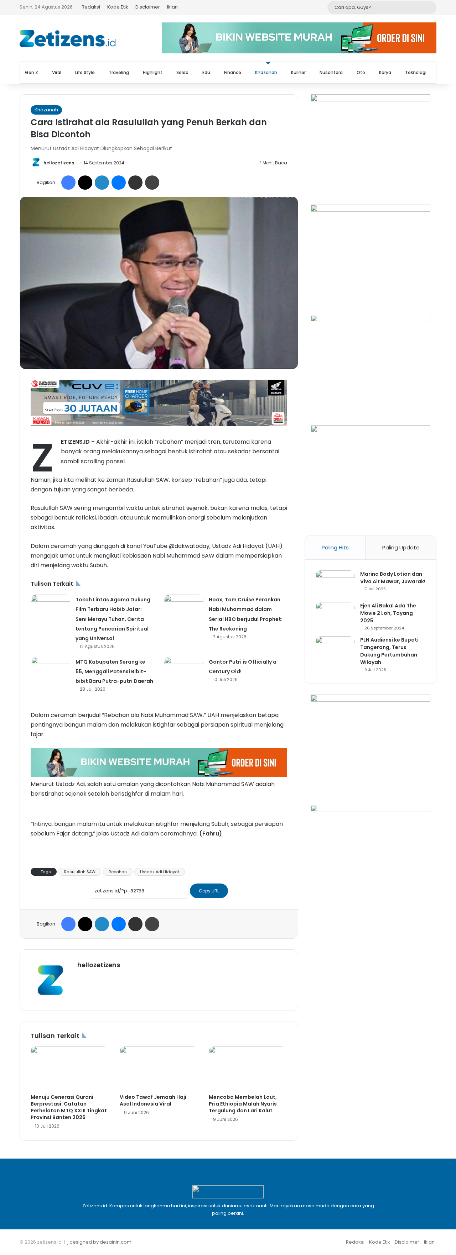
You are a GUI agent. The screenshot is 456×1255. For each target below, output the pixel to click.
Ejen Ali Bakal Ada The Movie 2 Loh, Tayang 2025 (388, 613)
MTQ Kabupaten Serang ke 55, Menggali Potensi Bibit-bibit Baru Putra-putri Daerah (114, 671)
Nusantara (331, 72)
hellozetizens (58, 163)
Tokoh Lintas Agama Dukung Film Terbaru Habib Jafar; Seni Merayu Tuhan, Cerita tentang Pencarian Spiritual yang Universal (113, 619)
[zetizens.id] (68, 38)
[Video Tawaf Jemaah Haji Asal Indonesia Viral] (159, 1068)
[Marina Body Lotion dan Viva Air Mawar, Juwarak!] (335, 583)
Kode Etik (117, 7)
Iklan (172, 7)
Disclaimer (147, 7)
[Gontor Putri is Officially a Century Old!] (183, 670)
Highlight (152, 72)
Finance (232, 72)
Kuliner (298, 72)
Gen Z (31, 72)
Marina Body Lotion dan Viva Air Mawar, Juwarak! (392, 577)
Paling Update (401, 547)
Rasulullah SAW (79, 872)
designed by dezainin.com (100, 1242)
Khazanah (266, 72)
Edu (206, 72)
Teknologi (415, 72)
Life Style (85, 72)
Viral (56, 72)
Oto (361, 72)
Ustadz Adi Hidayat (159, 872)
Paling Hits (335, 547)
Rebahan (118, 872)
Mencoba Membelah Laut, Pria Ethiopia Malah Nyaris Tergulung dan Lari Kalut (243, 1103)
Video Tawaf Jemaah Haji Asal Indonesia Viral (153, 1100)
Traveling (119, 72)
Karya (385, 72)
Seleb (182, 72)
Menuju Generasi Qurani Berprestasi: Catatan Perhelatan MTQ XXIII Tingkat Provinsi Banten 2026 (69, 1107)
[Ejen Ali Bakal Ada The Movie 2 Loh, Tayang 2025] (335, 615)
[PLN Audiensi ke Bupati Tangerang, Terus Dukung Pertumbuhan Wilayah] (335, 649)
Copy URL (209, 891)
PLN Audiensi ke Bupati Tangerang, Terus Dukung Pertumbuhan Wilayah (389, 651)
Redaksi (91, 7)
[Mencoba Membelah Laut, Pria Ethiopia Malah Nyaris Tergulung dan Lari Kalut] (248, 1068)
